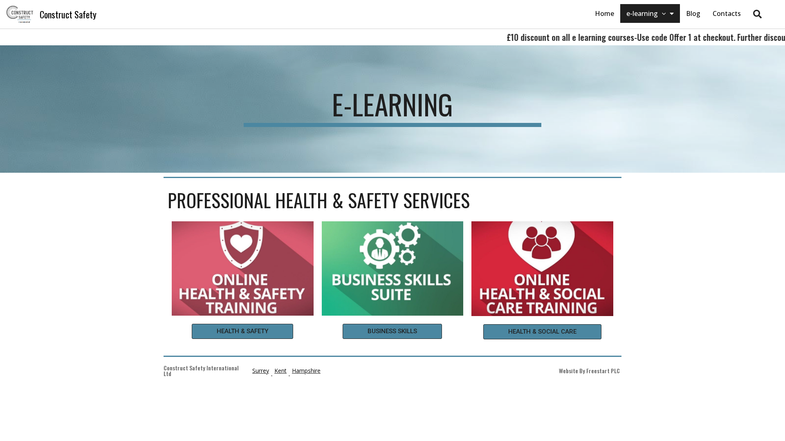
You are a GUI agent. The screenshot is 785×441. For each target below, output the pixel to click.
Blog (693, 13)
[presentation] (662, 13)
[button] (242, 331)
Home (604, 13)
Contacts (727, 13)
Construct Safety (68, 14)
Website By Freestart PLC (589, 370)
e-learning (642, 13)
